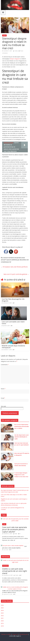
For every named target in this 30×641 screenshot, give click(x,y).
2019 (2, 623)
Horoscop (5, 565)
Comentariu (4, 364)
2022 (2, 615)
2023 (2, 613)
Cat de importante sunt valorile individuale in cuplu (21, 437)
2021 (2, 618)
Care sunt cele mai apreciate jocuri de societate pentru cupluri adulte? (14, 529)
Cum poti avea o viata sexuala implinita (14, 547)
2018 (2, 626)
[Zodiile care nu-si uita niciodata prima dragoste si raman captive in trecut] (14, 587)
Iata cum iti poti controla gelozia (16, 274)
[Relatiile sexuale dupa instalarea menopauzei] (15, 330)
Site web (3, 406)
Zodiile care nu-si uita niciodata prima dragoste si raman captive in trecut (15, 591)
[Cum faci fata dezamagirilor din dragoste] (15, 283)
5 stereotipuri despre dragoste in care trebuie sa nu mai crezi (21, 474)
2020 (2, 621)
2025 (2, 608)
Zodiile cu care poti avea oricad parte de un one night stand (14, 570)
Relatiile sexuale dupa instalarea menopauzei (13, 347)
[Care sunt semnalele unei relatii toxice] (14, 307)
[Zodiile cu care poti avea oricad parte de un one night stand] (15, 560)
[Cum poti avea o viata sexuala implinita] (12, 545)
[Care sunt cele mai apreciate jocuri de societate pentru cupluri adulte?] (15, 519)
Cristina (16, 51)
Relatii (4, 35)
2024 (2, 610)
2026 (2, 605)
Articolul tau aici (23, 634)
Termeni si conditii (6, 634)
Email (3, 398)
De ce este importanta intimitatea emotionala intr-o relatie (21, 426)
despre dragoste (15, 59)
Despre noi (15, 634)
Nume (3, 388)
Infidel (15, 533)
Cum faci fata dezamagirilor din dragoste (13, 300)
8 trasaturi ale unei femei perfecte (14, 267)
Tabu (4, 524)
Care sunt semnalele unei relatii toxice (13, 323)
